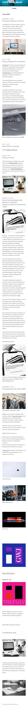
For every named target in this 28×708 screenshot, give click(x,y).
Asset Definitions (8, 573)
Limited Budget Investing (9, 632)
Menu (14, 8)
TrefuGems (5, 65)
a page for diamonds (11, 150)
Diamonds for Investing (10, 146)
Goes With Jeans (12, 2)
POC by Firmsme (8, 158)
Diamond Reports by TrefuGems (13, 61)
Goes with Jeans (17, 416)
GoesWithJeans (6, 73)
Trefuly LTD (5, 450)
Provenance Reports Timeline (13, 21)
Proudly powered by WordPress (10, 704)
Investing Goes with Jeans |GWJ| (14, 389)
